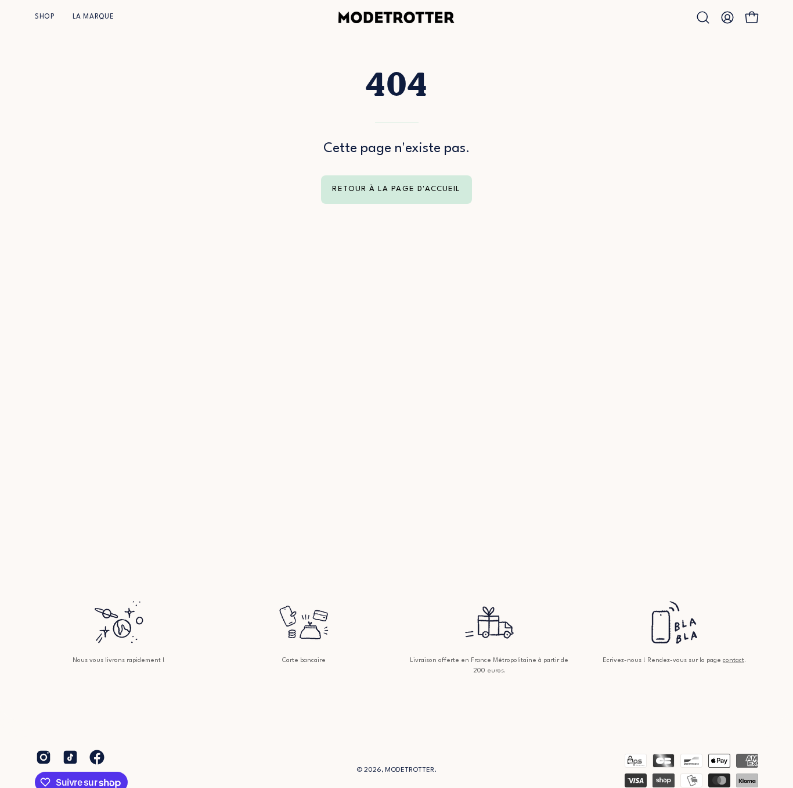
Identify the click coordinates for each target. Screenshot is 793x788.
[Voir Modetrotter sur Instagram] (43, 757)
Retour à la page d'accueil (396, 189)
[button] (45, 17)
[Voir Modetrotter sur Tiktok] (70, 757)
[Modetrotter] (396, 17)
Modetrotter (409, 770)
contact (733, 660)
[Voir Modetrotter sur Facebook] (97, 757)
